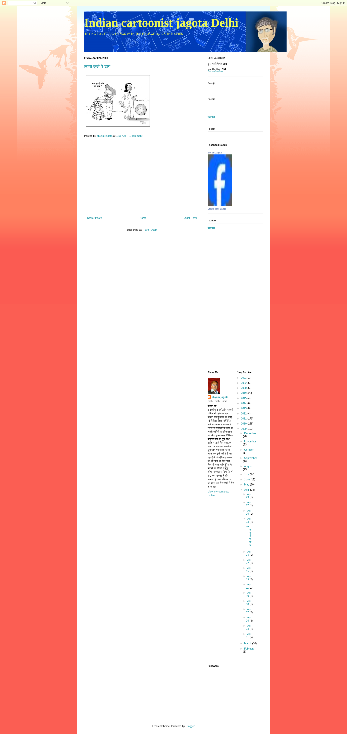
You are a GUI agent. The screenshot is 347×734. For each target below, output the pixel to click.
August (248, 466)
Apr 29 (248, 496)
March (248, 643)
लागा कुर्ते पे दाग (97, 66)
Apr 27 (248, 504)
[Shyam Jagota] (220, 205)
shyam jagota (220, 397)
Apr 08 (248, 602)
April (247, 489)
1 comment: (136, 135)
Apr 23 (248, 553)
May (247, 484)
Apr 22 (248, 561)
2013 (244, 408)
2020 (244, 388)
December (250, 433)
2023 (244, 377)
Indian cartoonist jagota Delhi (161, 22)
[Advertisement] (142, 177)
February (249, 648)
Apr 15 (248, 569)
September (250, 458)
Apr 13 (248, 578)
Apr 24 (248, 520)
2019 (244, 393)
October (248, 449)
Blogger (190, 726)
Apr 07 (248, 611)
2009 (244, 428)
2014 (244, 403)
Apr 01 (248, 635)
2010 (244, 423)
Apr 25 (248, 512)
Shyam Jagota (215, 152)
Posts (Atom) (150, 229)
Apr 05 (248, 619)
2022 (244, 382)
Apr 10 (248, 594)
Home (143, 217)
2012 (244, 413)
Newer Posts (94, 217)
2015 (244, 398)
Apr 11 (248, 586)
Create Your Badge (217, 209)
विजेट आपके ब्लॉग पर (215, 71)
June (247, 479)
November (250, 441)
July (247, 474)
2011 (244, 418)
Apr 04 (248, 627)
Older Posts (191, 217)
